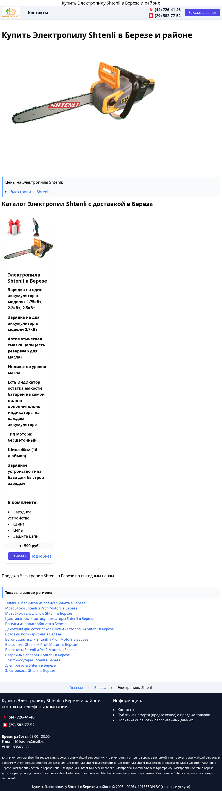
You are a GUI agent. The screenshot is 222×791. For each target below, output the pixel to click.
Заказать (19, 556)
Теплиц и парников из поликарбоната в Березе (45, 603)
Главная (76, 687)
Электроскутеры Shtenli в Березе (32, 660)
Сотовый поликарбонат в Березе (33, 634)
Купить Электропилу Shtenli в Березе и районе (111, 3)
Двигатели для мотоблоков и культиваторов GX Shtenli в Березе (59, 629)
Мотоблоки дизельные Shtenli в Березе (38, 613)
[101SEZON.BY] (11, 12)
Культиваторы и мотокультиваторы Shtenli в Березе (49, 618)
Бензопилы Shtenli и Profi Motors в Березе (41, 644)
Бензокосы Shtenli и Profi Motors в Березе (40, 649)
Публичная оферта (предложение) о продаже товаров (164, 714)
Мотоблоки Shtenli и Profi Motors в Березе (41, 608)
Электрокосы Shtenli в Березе (30, 670)
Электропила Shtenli (30, 191)
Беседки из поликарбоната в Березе (36, 623)
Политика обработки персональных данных (155, 720)
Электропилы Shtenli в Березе (30, 665)
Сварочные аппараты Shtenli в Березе (37, 655)
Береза (100, 687)
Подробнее (41, 556)
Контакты (38, 12)
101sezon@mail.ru (29, 741)
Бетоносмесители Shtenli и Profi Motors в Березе (46, 639)
